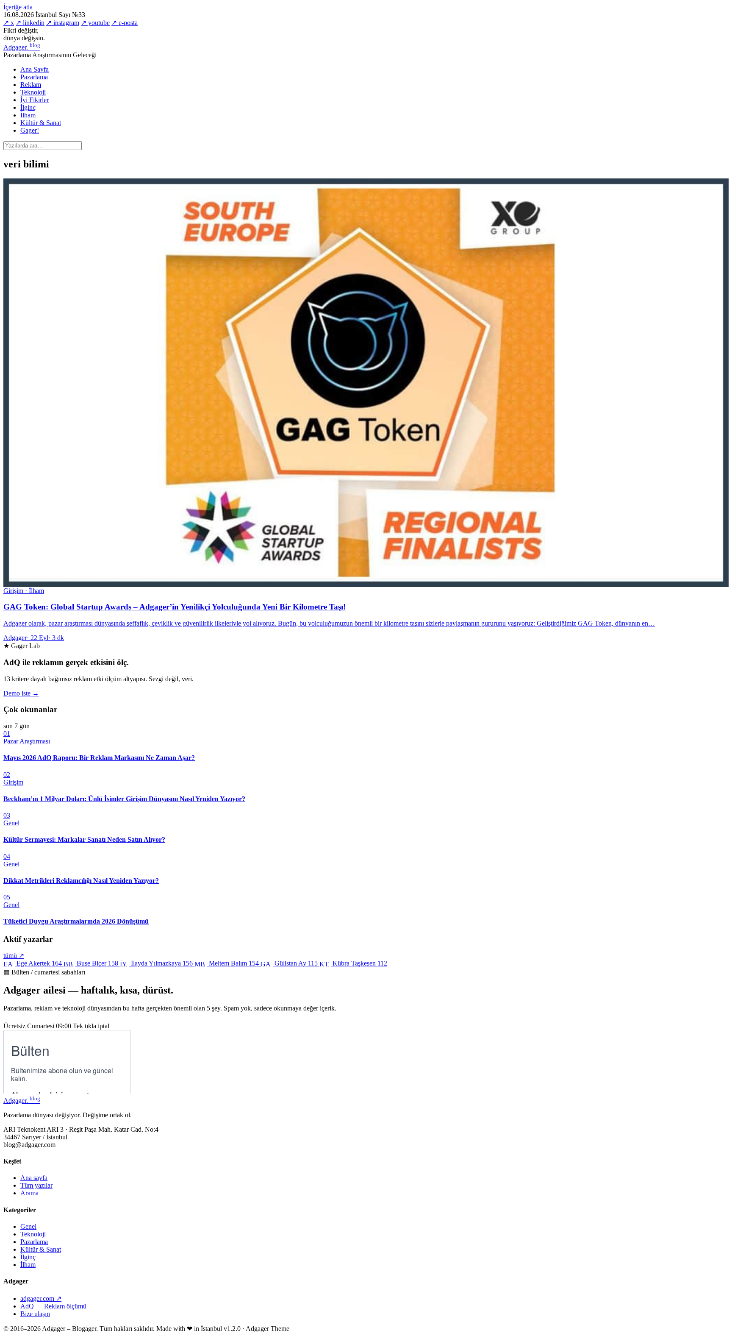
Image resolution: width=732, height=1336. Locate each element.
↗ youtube (95, 22)
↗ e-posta (124, 22)
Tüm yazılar (36, 1185)
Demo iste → (21, 693)
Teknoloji (33, 92)
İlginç (28, 107)
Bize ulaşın (35, 1313)
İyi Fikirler (34, 99)
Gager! (29, 130)
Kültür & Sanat (40, 122)
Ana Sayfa (34, 69)
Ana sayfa (33, 1177)
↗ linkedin (30, 22)
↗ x (8, 22)
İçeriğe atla (18, 7)
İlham (28, 115)
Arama (29, 1193)
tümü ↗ (13, 955)
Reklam (30, 84)
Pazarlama (34, 77)
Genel (28, 1226)
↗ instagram (62, 22)
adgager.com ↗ (40, 1298)
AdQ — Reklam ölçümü (53, 1306)
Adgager (21, 47)
